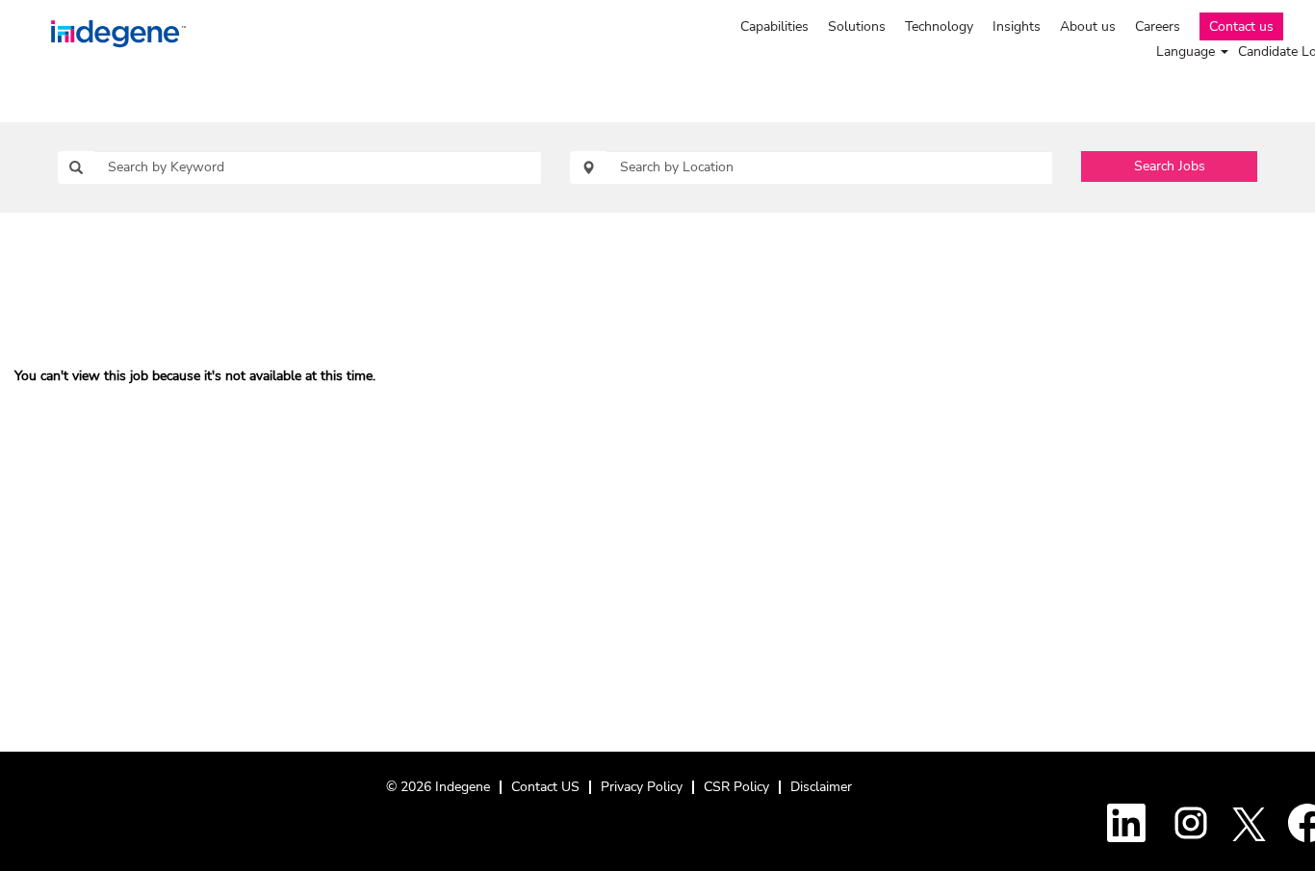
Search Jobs (1169, 166)
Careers (1157, 26)
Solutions (857, 26)
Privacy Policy (642, 787)
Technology (939, 26)
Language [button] (1187, 52)
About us (1088, 26)
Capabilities (774, 26)
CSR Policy (736, 787)
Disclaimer (821, 787)
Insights (1017, 26)
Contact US (545, 787)
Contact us (1241, 26)
